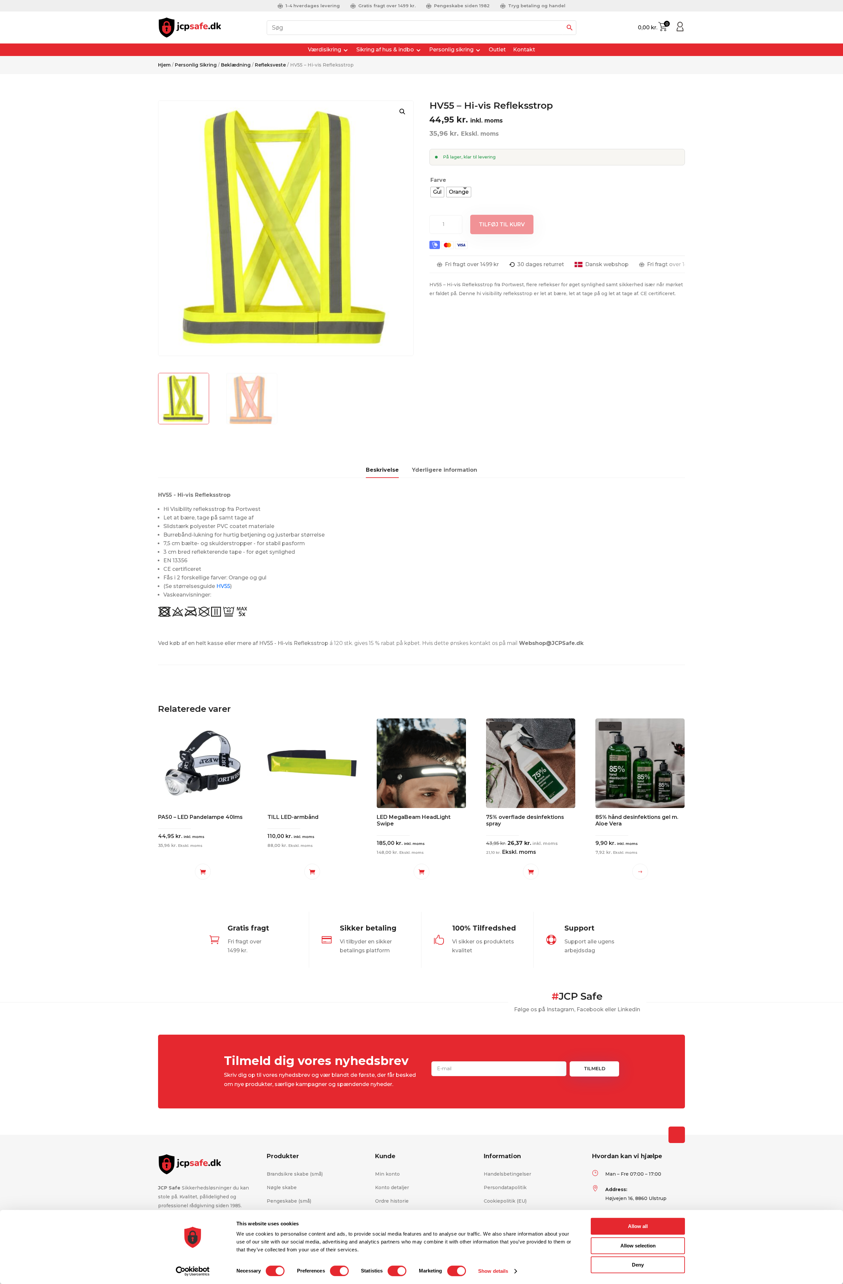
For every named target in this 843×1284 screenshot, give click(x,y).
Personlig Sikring (196, 65)
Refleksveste (270, 65)
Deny (638, 1265)
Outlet (497, 49)
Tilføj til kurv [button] (203, 871)
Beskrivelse (382, 470)
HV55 (223, 586)
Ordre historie (392, 1201)
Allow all (638, 1226)
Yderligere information (444, 470)
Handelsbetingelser (507, 1174)
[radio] (437, 192)
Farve (438, 180)
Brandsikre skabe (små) (295, 1174)
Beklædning (236, 65)
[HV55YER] (680, 29)
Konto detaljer (392, 1187)
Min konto (387, 1174)
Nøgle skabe (282, 1187)
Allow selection (638, 1245)
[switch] (339, 1271)
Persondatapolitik (505, 1187)
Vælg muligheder (640, 871)
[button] (402, 112)
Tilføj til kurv (502, 224)
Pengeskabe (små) (289, 1201)
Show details (493, 1271)
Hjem (164, 65)
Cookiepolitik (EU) (505, 1201)
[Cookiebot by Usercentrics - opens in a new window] (193, 1271)
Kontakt (524, 49)
